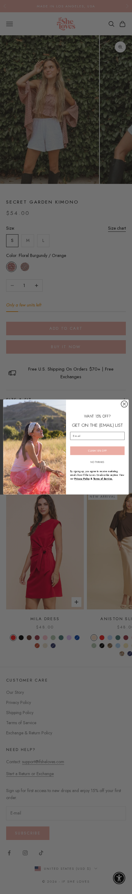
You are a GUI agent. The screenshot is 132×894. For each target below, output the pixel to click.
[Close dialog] (124, 404)
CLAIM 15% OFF (97, 451)
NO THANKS (97, 462)
